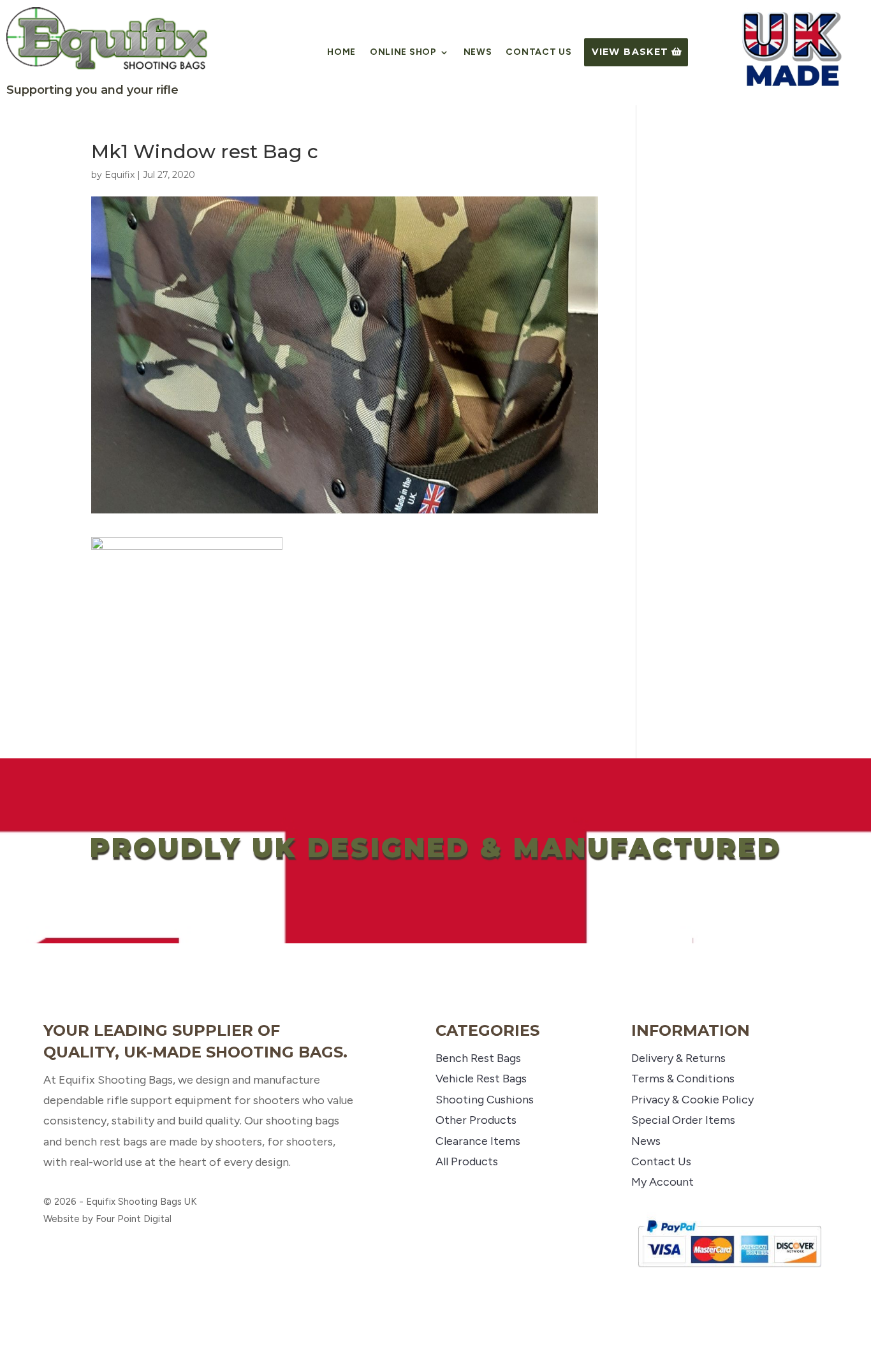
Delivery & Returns (678, 1058)
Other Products (475, 1120)
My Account (662, 1182)
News (478, 52)
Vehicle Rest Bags (481, 1079)
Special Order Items (683, 1120)
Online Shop (403, 52)
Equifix (120, 175)
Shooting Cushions (484, 1100)
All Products (466, 1161)
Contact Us (538, 52)
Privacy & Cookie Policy (692, 1100)
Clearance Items (477, 1141)
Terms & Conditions (683, 1079)
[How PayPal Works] (729, 1272)
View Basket (630, 51)
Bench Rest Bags (478, 1058)
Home (341, 52)
